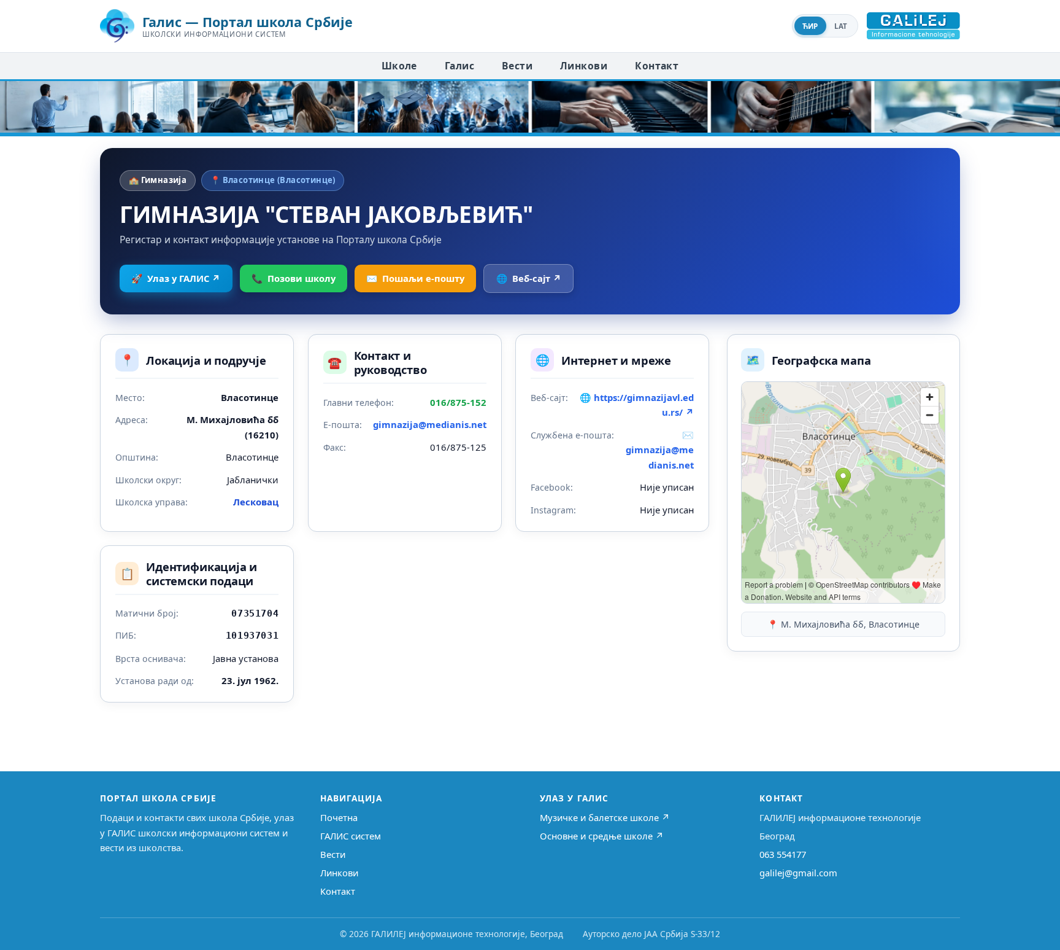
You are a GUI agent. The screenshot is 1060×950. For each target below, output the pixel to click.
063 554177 (782, 854)
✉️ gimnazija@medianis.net (660, 450)
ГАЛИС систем (350, 836)
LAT (841, 26)
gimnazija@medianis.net (429, 424)
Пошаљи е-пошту (415, 278)
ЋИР (810, 26)
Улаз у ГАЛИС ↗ (175, 278)
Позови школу (294, 278)
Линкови (583, 65)
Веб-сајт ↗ (528, 278)
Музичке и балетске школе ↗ (605, 817)
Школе (399, 65)
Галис (459, 65)
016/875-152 (458, 402)
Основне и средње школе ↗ (602, 836)
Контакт (656, 65)
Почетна (339, 817)
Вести (517, 65)
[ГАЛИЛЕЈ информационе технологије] (913, 25)
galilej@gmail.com (798, 872)
